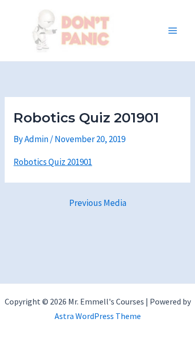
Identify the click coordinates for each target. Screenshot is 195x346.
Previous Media (97, 203)
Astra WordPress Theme (98, 316)
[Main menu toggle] (173, 31)
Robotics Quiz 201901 (53, 162)
